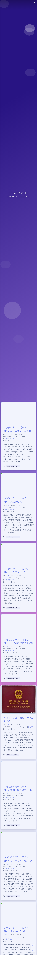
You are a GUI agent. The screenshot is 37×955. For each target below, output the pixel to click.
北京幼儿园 (9, 754)
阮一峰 (17, 466)
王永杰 (7, 434)
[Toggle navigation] (34, 2)
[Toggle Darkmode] (33, 946)
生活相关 (30, 727)
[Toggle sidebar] (3, 2)
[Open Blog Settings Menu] (33, 950)
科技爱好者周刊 (9, 438)
